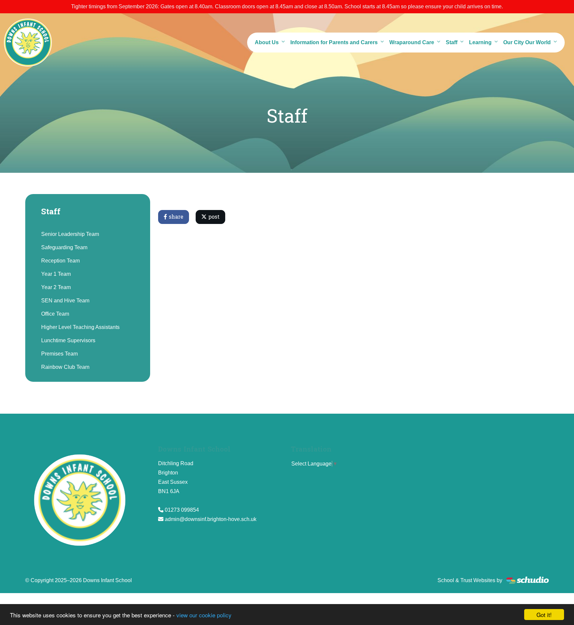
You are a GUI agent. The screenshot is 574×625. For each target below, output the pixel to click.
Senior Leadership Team (70, 234)
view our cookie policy (204, 615)
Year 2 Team (56, 287)
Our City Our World (527, 42)
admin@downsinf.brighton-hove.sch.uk (210, 519)
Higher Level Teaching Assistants (80, 327)
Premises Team (59, 354)
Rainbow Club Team (65, 367)
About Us (267, 42)
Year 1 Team (56, 274)
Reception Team (60, 260)
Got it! (544, 614)
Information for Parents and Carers (334, 42)
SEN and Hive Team (65, 300)
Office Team (55, 314)
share (175, 217)
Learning (480, 42)
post (213, 217)
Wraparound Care (411, 42)
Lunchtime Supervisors (68, 340)
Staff (451, 42)
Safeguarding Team (64, 247)
